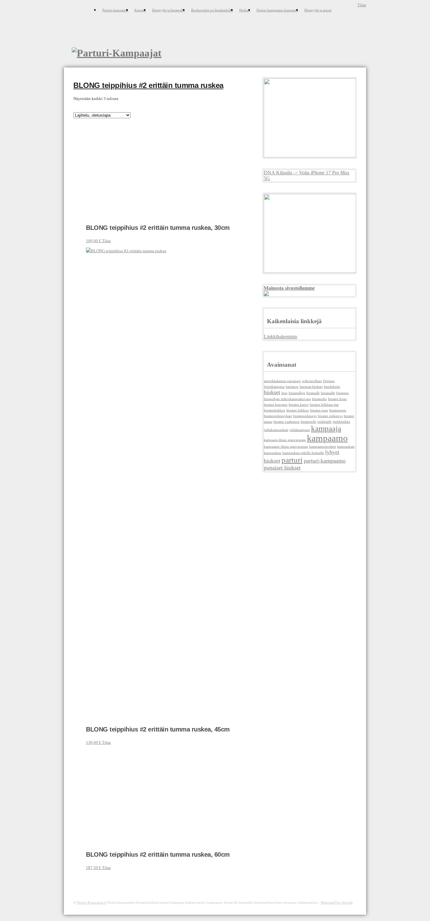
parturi (292, 460)
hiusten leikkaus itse (324, 404)
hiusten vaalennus (286, 421)
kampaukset (345, 446)
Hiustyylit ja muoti (317, 10)
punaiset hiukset (282, 467)
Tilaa (361, 5)
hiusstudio (319, 399)
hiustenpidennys (305, 416)
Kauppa (140, 10)
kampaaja (326, 428)
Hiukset (244, 10)
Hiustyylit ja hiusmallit (168, 10)
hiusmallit (328, 393)
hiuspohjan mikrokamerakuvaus (287, 399)
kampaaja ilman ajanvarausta (285, 440)
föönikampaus (274, 386)
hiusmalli (313, 393)
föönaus (329, 381)
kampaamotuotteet (322, 446)
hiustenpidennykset (278, 416)
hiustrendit (308, 421)
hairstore (292, 386)
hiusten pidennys (330, 416)
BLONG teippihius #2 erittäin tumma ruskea (148, 85)
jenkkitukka (341, 421)
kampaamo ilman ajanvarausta (286, 446)
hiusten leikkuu (297, 410)
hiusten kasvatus (275, 404)
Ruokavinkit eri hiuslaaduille (212, 10)
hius (284, 393)
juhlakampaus (300, 430)
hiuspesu (342, 393)
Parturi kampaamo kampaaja (277, 10)
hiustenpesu (337, 410)
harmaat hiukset (311, 386)
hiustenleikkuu (274, 410)
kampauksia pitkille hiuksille (303, 453)
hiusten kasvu (298, 404)
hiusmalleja (297, 393)
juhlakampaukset (276, 430)
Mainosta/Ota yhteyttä (337, 902)
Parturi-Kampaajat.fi (91, 902)
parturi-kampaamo (325, 461)
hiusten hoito (337, 399)
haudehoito (332, 386)
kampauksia (272, 453)
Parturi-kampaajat (115, 10)
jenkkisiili (324, 421)
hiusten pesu (319, 410)
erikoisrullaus (312, 381)
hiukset (272, 392)
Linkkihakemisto (280, 336)
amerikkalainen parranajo (282, 381)
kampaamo (327, 438)
